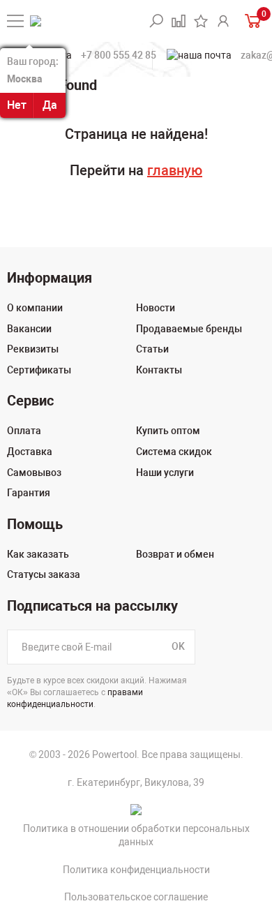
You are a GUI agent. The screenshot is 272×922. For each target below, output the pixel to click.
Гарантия (28, 492)
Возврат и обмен (175, 554)
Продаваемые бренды (189, 328)
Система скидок (174, 451)
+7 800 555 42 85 (118, 55)
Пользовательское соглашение (136, 896)
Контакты (159, 370)
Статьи (152, 349)
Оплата (24, 430)
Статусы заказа (43, 574)
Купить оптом (168, 430)
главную (174, 170)
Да (50, 105)
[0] (251, 20)
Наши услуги (165, 472)
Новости (155, 307)
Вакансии (29, 328)
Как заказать (38, 554)
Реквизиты (33, 349)
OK (178, 646)
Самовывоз (34, 472)
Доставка (29, 451)
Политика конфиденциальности (136, 869)
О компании (35, 307)
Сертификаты (39, 370)
